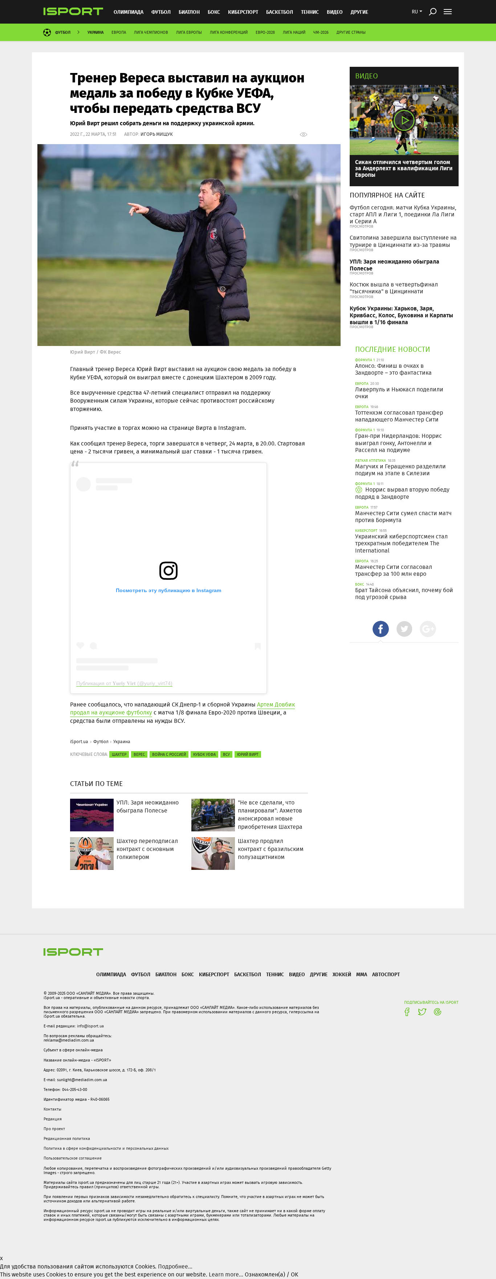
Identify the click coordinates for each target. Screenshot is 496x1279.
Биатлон (189, 12)
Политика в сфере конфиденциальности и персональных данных (106, 1148)
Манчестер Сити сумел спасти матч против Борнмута (403, 516)
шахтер (119, 754)
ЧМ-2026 (321, 32)
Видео (366, 75)
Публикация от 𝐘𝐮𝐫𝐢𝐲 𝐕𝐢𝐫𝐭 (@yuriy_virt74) (124, 683)
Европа (118, 32)
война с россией (169, 754)
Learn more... (226, 1274)
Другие (359, 12)
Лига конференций (229, 32)
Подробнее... (175, 1266)
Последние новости (392, 349)
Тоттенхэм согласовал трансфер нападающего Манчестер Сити (399, 416)
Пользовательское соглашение (73, 1158)
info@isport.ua (90, 1026)
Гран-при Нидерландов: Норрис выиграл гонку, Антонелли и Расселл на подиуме (398, 443)
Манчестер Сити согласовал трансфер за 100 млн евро (393, 570)
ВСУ (226, 754)
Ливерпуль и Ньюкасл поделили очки (399, 392)
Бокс (214, 12)
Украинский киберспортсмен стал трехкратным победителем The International (401, 543)
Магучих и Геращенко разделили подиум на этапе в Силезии (400, 469)
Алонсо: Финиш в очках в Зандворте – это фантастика (393, 369)
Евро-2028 (265, 32)
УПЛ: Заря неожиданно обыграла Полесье (394, 265)
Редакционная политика (67, 1138)
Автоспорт (386, 974)
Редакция (53, 1119)
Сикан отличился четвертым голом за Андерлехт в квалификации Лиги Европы (403, 168)
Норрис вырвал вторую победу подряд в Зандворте (402, 493)
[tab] (381, 629)
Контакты (52, 1109)
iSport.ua (79, 741)
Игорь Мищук (157, 134)
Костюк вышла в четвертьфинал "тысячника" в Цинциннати (394, 288)
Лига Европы (189, 32)
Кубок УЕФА (204, 754)
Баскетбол (279, 12)
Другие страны (351, 32)
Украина (95, 32)
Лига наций (294, 32)
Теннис (310, 12)
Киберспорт (243, 12)
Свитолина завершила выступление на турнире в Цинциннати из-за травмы (403, 241)
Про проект (54, 1129)
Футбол (161, 12)
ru (415, 11)
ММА (361, 974)
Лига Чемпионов (151, 32)
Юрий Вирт (248, 754)
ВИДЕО (335, 12)
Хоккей (342, 974)
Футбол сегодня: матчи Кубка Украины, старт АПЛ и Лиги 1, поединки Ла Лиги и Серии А (403, 214)
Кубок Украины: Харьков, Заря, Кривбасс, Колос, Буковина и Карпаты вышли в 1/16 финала (401, 315)
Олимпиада (128, 12)
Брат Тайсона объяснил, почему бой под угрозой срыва (404, 593)
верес (139, 754)
